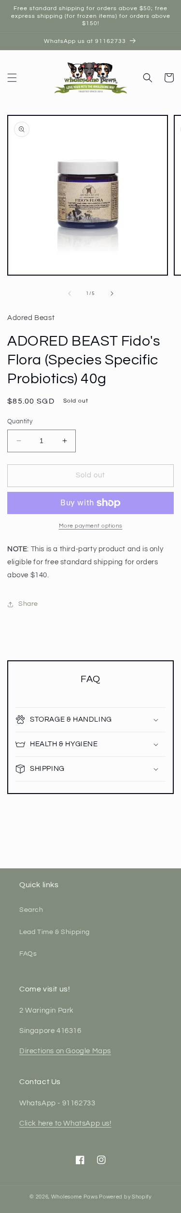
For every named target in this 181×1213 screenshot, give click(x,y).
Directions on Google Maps (65, 1051)
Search (31, 909)
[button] (12, 77)
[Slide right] (112, 293)
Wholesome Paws (74, 1196)
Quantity (19, 421)
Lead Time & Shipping (54, 932)
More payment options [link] (91, 526)
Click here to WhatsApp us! (65, 1123)
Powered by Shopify (125, 1196)
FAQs (28, 953)
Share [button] (28, 603)
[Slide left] (69, 293)
